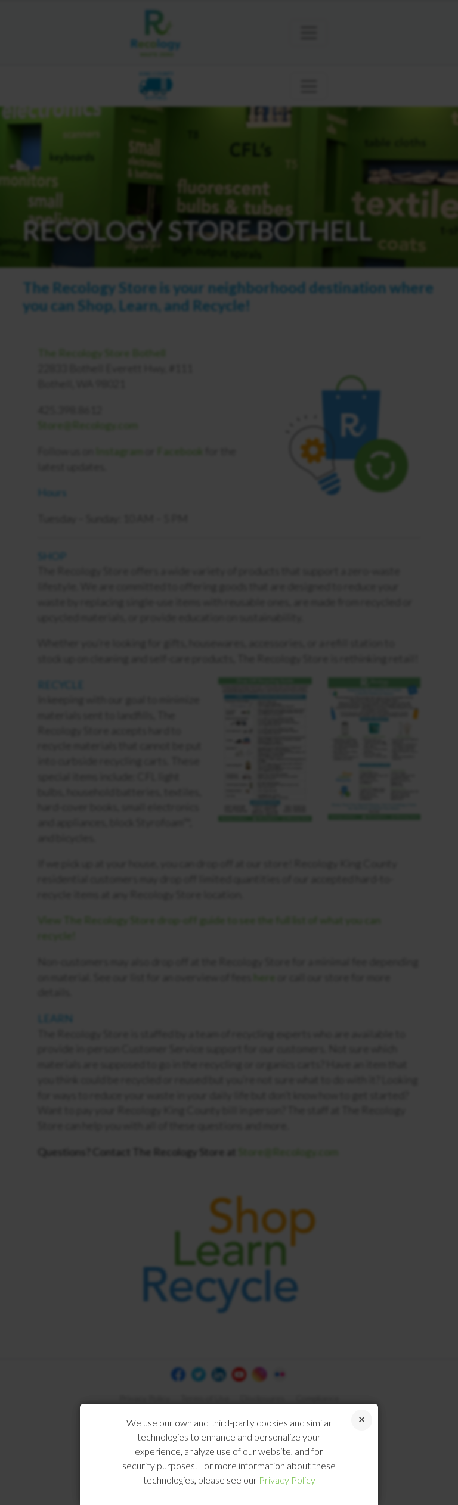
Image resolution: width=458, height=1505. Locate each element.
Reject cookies (361, 1420)
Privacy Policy (287, 1479)
